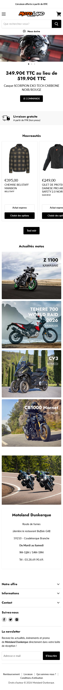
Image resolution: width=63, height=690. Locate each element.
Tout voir (31, 230)
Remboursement (11, 674)
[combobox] (27, 24)
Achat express (19, 207)
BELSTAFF (9, 191)
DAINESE (46, 195)
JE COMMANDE (31, 98)
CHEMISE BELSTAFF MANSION (17, 186)
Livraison (28, 674)
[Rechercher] (56, 24)
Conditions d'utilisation (31, 677)
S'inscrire (51, 655)
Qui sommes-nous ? (46, 674)
